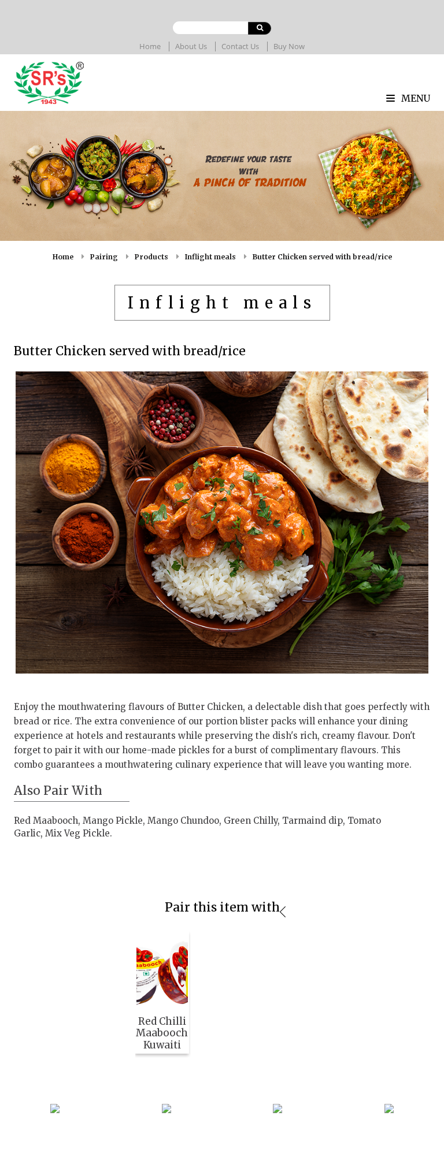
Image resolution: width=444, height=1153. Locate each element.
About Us (191, 46)
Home (150, 46)
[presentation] (282, 911)
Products (151, 256)
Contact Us (240, 46)
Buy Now (289, 46)
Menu (414, 98)
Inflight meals (210, 256)
